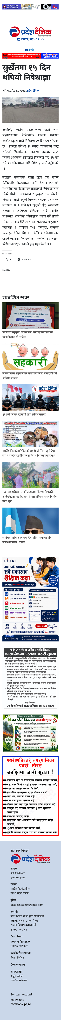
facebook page (21, 1004)
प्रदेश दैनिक (33, 90)
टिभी (31, 50)
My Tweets (17, 999)
